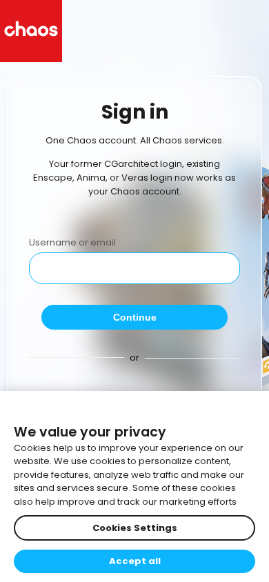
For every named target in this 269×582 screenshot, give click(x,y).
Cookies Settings (134, 527)
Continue (135, 317)
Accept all (135, 561)
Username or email (72, 242)
